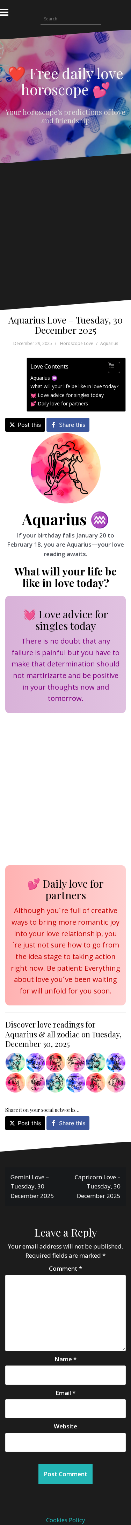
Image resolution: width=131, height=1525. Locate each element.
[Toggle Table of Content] (110, 367)
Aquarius (109, 343)
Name (65, 1359)
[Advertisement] (63, 237)
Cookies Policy (65, 1520)
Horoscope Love (76, 343)
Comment (65, 1268)
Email (65, 1393)
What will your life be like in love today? (74, 386)
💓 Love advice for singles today (67, 395)
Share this (72, 424)
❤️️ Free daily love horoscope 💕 (65, 81)
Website (65, 1426)
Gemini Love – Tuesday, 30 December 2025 (32, 1186)
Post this (29, 424)
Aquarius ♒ (43, 377)
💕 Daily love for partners (59, 403)
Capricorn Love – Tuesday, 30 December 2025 (98, 1186)
